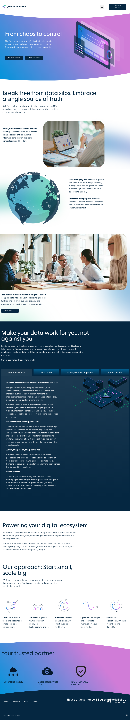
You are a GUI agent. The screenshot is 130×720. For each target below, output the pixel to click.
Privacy (35, 701)
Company (16, 701)
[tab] (16, 372)
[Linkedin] (126, 715)
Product (6, 701)
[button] (102, 7)
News (26, 701)
